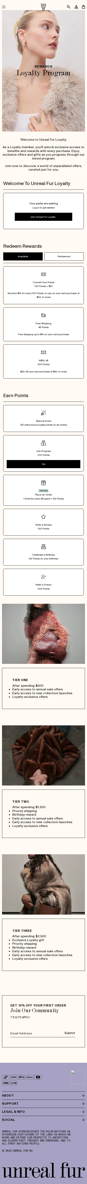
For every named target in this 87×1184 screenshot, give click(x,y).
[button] (6, 6)
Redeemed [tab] (64, 256)
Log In (43, 217)
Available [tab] (23, 256)
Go (43, 464)
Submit (69, 1033)
